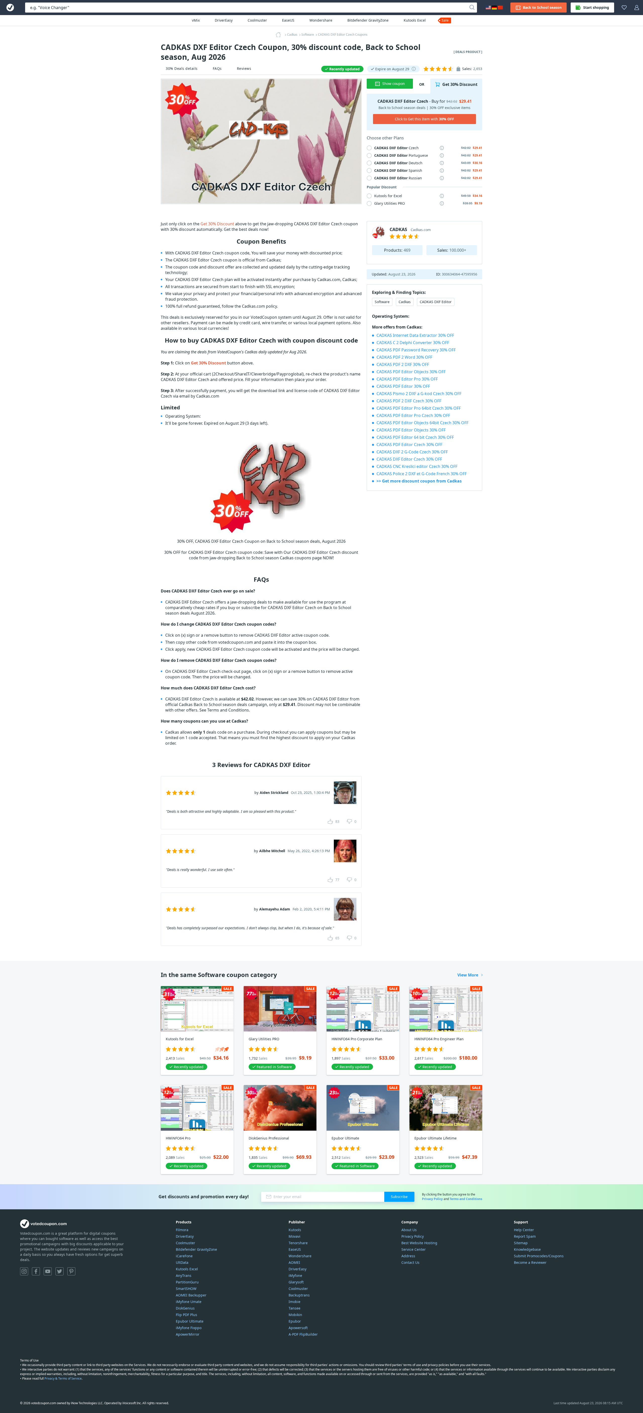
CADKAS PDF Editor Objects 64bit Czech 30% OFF (422, 422)
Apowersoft (298, 1327)
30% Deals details (182, 68)
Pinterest (71, 1271)
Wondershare (320, 20)
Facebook (36, 1271)
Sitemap (521, 1242)
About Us (409, 1229)
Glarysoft (296, 1282)
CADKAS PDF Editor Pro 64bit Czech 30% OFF (419, 408)
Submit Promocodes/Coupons (539, 1256)
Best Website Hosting (419, 1242)
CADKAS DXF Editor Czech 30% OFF (409, 459)
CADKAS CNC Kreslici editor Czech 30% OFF (417, 466)
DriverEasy (224, 20)
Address (408, 1256)
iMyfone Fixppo (188, 1327)
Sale (445, 20)
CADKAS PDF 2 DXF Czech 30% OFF (409, 401)
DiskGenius (185, 1308)
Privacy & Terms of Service (63, 1378)
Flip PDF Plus (186, 1314)
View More (467, 975)
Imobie (294, 1301)
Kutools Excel (415, 20)
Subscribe (399, 1196)
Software (382, 301)
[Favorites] (624, 7)
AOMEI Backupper (191, 1295)
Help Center (524, 1229)
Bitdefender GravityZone (368, 20)
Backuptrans (299, 1295)
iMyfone (295, 1275)
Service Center (413, 1249)
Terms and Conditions (466, 1199)
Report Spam (525, 1236)
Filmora (182, 1229)
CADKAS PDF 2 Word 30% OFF (404, 357)
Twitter (60, 1271)
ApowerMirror (187, 1334)
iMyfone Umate (188, 1301)
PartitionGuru (187, 1282)
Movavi (294, 1236)
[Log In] (636, 7)
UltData (182, 1262)
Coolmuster (257, 20)
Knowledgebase (527, 1249)
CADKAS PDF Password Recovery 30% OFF (416, 350)
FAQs (217, 68)
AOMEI (294, 1262)
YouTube (48, 1271)
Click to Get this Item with (424, 119)
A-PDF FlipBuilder (303, 1334)
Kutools (295, 1229)
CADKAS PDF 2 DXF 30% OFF (403, 364)
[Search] (472, 8)
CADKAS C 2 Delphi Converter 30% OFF (413, 342)
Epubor (295, 1321)
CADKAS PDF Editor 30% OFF (403, 386)
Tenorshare (298, 1242)
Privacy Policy (432, 1199)
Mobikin (295, 1314)
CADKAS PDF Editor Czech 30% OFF (409, 444)
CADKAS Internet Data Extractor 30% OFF (415, 335)
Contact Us (410, 1262)
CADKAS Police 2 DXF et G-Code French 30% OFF (422, 473)
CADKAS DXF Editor (436, 301)
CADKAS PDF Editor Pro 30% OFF (407, 379)
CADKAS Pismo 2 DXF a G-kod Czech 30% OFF (419, 393)
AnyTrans (183, 1275)
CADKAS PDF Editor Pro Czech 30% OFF (413, 415)
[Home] (280, 34)
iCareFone (184, 1256)
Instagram (24, 1271)
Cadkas (405, 301)
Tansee (294, 1308)
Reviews (244, 68)
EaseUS (288, 20)
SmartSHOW (186, 1288)
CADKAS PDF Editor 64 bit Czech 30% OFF (415, 437)
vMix (196, 20)
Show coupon (393, 83)
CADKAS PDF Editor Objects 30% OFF (411, 371)
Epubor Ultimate (189, 1321)
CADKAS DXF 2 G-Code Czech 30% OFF (412, 452)
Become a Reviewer (530, 1262)
